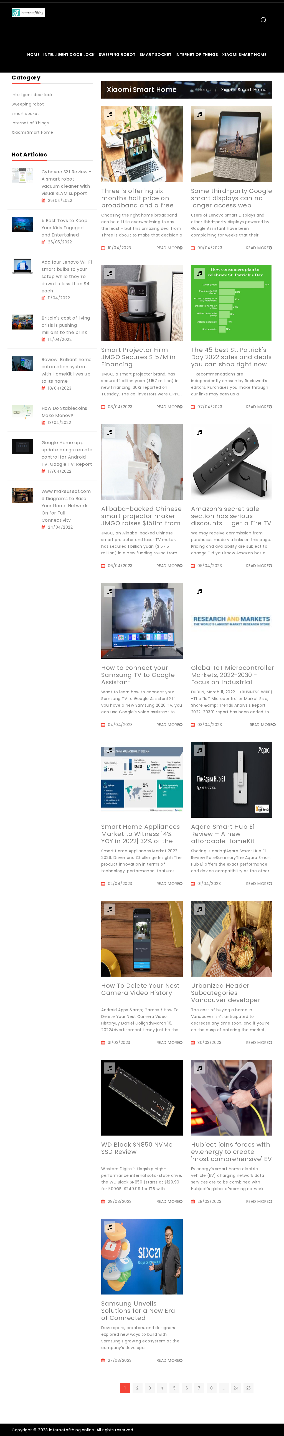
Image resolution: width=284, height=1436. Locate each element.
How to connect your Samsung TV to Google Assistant (138, 674)
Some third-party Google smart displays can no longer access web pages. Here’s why (231, 202)
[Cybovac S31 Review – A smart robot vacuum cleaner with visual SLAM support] (22, 175)
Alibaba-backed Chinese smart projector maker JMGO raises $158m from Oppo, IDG (141, 520)
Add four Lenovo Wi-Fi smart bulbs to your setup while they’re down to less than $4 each (67, 276)
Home (33, 54)
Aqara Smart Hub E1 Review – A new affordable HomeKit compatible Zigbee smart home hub (223, 841)
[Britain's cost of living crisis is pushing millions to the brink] (22, 322)
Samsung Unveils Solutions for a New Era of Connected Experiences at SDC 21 (138, 1314)
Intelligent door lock (69, 54)
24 (236, 1388)
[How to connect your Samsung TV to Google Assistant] (141, 620)
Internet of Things (197, 54)
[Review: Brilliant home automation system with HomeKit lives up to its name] (22, 363)
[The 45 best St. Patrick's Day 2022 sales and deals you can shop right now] (231, 302)
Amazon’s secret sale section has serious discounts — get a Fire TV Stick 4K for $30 (231, 520)
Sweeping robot (117, 54)
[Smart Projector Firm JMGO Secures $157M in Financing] (141, 302)
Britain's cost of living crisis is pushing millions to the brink (66, 325)
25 (248, 1388)
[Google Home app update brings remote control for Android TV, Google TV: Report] (22, 446)
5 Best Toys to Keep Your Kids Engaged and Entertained (65, 227)
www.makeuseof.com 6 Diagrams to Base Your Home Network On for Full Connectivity (66, 505)
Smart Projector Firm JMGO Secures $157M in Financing (138, 357)
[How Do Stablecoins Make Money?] (22, 412)
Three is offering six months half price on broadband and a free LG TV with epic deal (137, 202)
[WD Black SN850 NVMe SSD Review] (141, 1097)
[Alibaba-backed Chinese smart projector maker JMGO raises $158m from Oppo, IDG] (141, 461)
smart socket (156, 54)
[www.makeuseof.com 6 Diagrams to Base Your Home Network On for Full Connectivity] (22, 495)
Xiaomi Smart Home (244, 54)
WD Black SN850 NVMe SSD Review (137, 1148)
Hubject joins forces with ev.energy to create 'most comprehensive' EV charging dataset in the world (231, 1159)
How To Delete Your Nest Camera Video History (140, 989)
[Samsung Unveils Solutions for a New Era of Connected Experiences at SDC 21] (141, 1256)
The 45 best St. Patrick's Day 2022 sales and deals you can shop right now (231, 357)
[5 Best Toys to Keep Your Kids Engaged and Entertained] (22, 224)
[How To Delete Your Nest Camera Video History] (141, 938)
